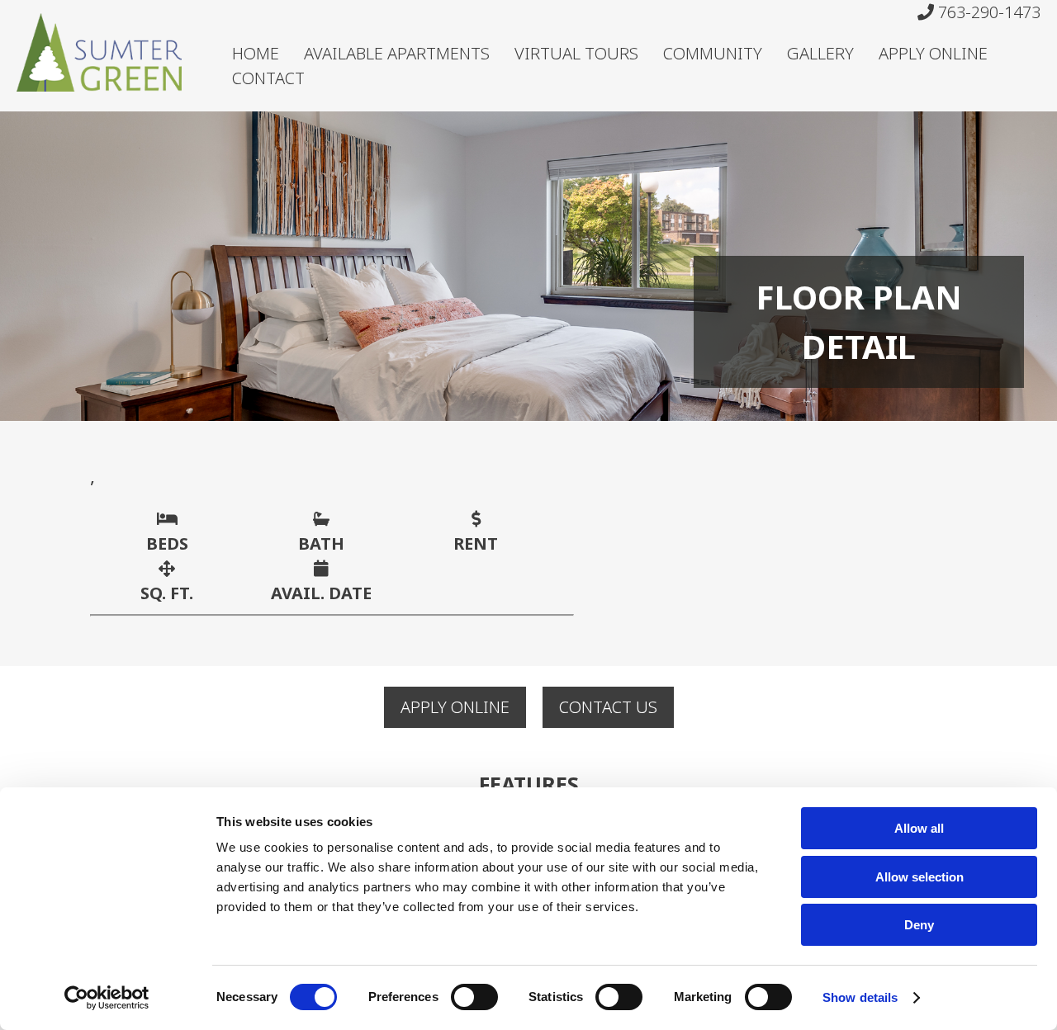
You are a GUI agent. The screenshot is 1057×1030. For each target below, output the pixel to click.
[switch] (474, 997)
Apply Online (933, 53)
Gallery (820, 53)
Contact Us (608, 707)
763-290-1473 (987, 12)
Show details (860, 997)
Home (255, 53)
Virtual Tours (576, 53)
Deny (919, 925)
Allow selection (919, 877)
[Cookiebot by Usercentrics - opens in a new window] (107, 997)
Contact (268, 78)
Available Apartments (397, 53)
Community (712, 53)
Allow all (919, 828)
